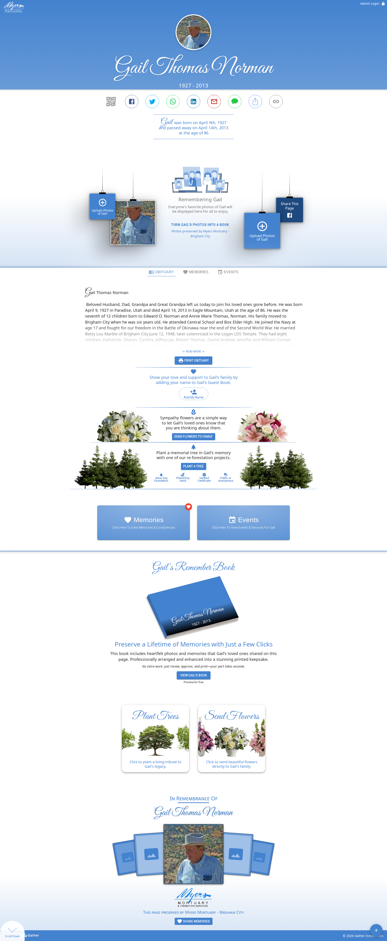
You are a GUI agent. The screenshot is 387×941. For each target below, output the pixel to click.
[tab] (161, 271)
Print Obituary (196, 360)
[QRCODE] (111, 101)
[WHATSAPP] (173, 101)
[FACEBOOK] (131, 101)
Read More (193, 351)
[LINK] (276, 101)
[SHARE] (255, 101)
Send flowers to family (193, 436)
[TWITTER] (152, 101)
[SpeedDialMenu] (376, 930)
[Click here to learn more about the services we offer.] (193, 898)
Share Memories (196, 921)
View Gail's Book (193, 675)
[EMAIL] (214, 101)
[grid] (193, 210)
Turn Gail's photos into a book (200, 225)
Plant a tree (193, 466)
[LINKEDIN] (193, 101)
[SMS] (234, 101)
